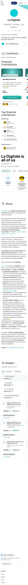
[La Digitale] (3, 43)
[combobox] (13, 563)
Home (2, 574)
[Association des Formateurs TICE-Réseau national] (7, 104)
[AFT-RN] (3, 104)
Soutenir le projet (12, 97)
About (2, 579)
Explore (3, 577)
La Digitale (18, 406)
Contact (3, 582)
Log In (20, 3)
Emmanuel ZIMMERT (13, 34)
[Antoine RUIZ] (13, 104)
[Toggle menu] (25, 3)
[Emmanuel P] (10, 104)
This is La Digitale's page (12, 44)
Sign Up (14, 3)
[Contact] (8, 30)
